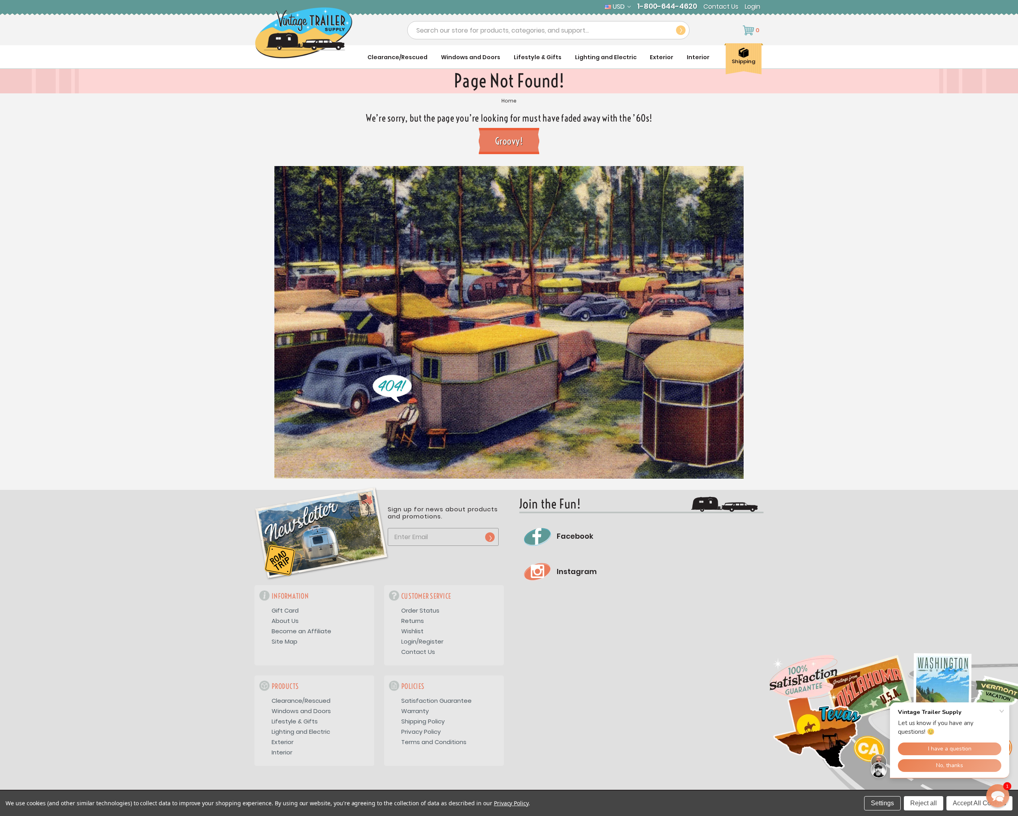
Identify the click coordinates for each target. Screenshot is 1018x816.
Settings (882, 803)
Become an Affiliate (301, 631)
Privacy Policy (421, 731)
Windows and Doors (470, 57)
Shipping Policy (423, 721)
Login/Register (422, 641)
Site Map (284, 641)
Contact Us (720, 6)
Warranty (415, 711)
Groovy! (509, 141)
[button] (997, 795)
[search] (681, 30)
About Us (285, 621)
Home (509, 101)
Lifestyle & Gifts (537, 57)
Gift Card (285, 610)
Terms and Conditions (433, 742)
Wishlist (412, 631)
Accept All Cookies (979, 803)
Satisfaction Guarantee (436, 700)
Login (752, 6)
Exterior (661, 57)
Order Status (420, 610)
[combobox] (548, 30)
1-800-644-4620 (667, 6)
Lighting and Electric (606, 57)
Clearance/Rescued (397, 57)
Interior (698, 57)
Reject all (923, 803)
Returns (412, 621)
